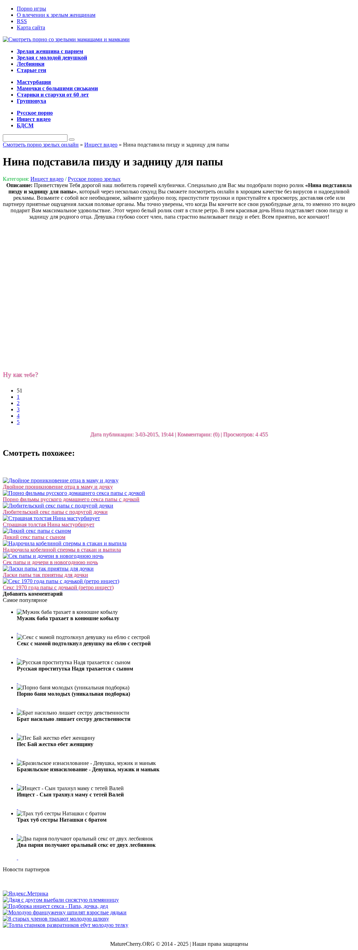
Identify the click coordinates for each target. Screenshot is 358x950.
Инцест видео (47, 179)
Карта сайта (31, 27)
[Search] (71, 140)
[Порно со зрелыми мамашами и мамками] (66, 39)
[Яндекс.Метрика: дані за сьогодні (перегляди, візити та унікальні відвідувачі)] (25, 894)
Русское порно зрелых (94, 179)
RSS (22, 21)
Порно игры (31, 9)
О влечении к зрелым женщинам (56, 15)
